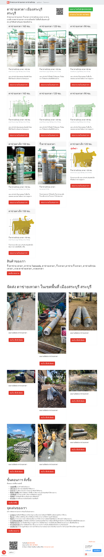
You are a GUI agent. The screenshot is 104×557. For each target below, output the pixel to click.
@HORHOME (31, 543)
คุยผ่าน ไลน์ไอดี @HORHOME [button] (80, 9)
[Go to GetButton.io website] (3, 555)
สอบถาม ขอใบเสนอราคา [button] (19, 85)
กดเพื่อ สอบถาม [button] (13, 273)
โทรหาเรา (46, 2)
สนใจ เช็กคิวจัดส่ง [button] (16, 340)
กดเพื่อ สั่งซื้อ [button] (12, 503)
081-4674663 (34, 545)
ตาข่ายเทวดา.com (48, 547)
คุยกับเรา (39, 2)
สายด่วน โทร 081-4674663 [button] (79, 14)
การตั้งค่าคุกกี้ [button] (88, 550)
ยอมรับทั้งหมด (97, 550)
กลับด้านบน (92, 541)
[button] (60, 11)
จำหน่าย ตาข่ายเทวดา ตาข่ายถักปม (22, 2)
